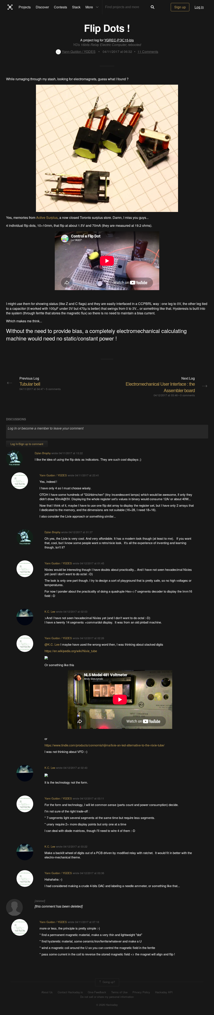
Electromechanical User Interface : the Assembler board (160, 386)
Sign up (180, 7)
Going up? (108, 982)
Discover (42, 7)
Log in (199, 7)
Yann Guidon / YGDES (79, 51)
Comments (148, 51)
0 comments (187, 395)
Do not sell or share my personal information (107, 997)
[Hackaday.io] (10, 7)
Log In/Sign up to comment (26, 444)
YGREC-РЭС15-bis (119, 40)
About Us (47, 992)
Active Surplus (47, 217)
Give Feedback (97, 992)
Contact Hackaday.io (70, 992)
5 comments (53, 389)
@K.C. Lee (52, 644)
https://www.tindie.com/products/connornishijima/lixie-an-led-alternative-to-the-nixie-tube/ (104, 745)
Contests (60, 7)
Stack (76, 7)
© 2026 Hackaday (107, 1005)
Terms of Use (119, 992)
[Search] (152, 7)
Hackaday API (164, 992)
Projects (25, 7)
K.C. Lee (50, 611)
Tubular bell (29, 383)
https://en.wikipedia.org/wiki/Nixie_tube (71, 651)
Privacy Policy (141, 992)
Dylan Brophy (43, 453)
